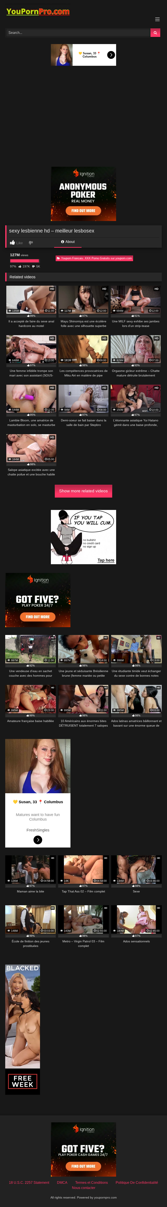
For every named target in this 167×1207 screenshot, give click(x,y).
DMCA (62, 1182)
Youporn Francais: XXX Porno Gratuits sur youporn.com (96, 258)
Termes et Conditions (91, 1182)
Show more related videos (83, 491)
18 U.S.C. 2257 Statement (29, 1182)
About (70, 242)
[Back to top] (153, 1194)
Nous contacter (83, 1188)
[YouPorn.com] (83, 12)
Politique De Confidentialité (137, 1182)
